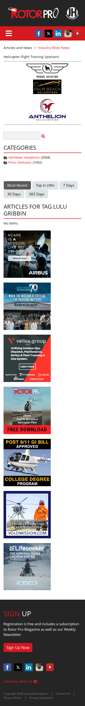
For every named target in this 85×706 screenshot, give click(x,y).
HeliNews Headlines (24, 157)
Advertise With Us (19, 681)
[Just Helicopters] (42, 13)
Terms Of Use (12, 698)
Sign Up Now (18, 647)
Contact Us (63, 694)
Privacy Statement (41, 698)
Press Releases (20, 162)
